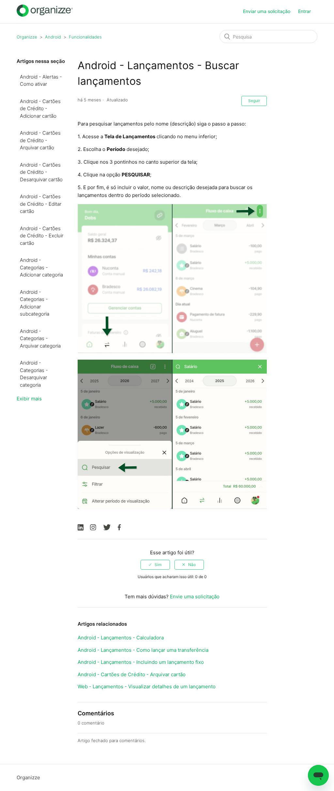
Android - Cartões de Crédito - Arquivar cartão (40, 140)
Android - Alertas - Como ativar (41, 80)
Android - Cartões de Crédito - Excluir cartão (41, 235)
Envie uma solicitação (195, 596)
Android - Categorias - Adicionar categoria (41, 267)
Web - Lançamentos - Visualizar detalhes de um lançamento (147, 686)
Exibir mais (29, 399)
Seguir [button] (254, 100)
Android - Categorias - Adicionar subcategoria (34, 303)
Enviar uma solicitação (266, 11)
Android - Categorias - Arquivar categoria (40, 338)
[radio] (155, 565)
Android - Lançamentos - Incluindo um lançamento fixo (141, 662)
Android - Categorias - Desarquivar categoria (34, 374)
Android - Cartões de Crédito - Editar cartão (40, 203)
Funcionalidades (85, 36)
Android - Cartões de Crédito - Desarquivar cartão (41, 172)
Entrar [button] (304, 11)
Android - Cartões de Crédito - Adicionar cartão (40, 108)
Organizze (27, 36)
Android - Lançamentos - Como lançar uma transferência (143, 650)
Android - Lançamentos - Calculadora (121, 637)
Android (53, 36)
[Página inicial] (45, 15)
